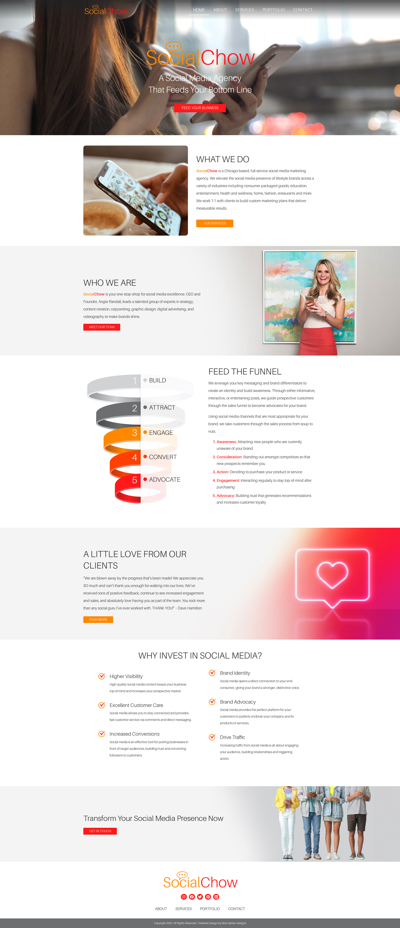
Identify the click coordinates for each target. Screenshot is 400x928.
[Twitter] (200, 897)
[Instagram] (184, 897)
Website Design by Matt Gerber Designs (222, 923)
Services (244, 9)
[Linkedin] (216, 897)
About (220, 9)
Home (199, 9)
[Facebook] (192, 897)
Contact (302, 9)
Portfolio (273, 9)
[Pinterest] (208, 897)
